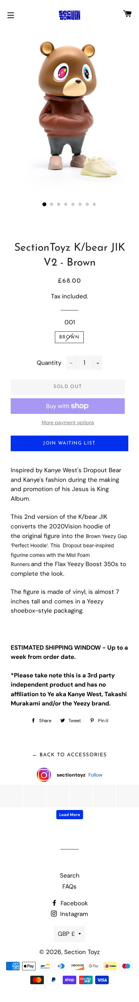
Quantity (49, 363)
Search (69, 875)
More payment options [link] (68, 422)
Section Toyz (82, 952)
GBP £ (66, 934)
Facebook (73, 903)
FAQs (69, 886)
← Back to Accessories (69, 755)
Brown (69, 337)
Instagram (73, 914)
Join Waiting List (69, 443)
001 (70, 322)
